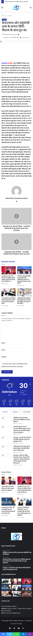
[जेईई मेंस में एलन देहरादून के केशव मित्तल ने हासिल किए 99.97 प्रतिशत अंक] (7, 448)
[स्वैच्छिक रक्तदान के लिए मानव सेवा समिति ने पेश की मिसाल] (7, 420)
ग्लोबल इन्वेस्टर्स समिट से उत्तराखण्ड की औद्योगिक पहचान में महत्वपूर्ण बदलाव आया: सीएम (24, 279)
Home (5, 15)
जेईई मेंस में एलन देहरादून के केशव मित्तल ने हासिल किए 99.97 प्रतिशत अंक (21, 448)
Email (3, 350)
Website (3, 357)
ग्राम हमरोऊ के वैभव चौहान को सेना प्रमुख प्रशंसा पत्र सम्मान (7, 488)
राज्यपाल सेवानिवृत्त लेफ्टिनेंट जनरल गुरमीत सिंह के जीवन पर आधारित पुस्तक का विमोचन (23, 511)
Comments (26, 412)
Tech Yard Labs (17, 623)
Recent (15, 412)
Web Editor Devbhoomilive (11, 34)
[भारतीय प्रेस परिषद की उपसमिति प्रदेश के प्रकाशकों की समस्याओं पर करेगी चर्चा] (8, 502)
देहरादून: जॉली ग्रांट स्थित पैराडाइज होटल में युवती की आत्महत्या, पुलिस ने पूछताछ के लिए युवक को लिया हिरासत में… (21, 459)
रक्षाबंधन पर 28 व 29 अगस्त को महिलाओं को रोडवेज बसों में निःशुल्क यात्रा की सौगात (8, 278)
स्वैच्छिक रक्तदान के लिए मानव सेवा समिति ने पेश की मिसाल (21, 420)
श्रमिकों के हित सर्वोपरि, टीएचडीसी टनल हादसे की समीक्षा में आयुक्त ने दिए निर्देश (24, 300)
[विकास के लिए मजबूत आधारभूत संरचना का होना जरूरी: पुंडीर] (6, 581)
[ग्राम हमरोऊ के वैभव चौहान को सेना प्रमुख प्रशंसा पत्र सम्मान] (8, 481)
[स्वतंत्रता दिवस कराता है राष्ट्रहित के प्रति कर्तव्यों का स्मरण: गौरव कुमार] (27, 593)
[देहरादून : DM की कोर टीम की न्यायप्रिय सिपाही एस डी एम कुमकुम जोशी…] (7, 440)
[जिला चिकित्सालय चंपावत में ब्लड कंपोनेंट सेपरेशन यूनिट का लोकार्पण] (6, 593)
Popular (5, 412)
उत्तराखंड (10, 15)
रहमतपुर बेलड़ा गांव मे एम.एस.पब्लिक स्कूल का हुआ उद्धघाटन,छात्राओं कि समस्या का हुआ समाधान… (22, 429)
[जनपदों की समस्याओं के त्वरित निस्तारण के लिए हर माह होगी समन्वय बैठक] (8, 292)
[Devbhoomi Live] (16, 7)
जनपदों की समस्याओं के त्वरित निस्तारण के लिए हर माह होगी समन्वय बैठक (8, 300)
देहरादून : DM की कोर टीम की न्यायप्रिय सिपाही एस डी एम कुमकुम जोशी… (22, 439)
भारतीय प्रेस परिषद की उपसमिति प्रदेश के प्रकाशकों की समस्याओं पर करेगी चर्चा (8, 510)
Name (3, 343)
